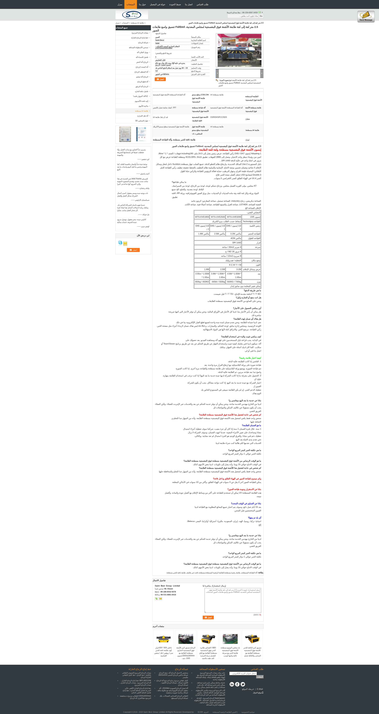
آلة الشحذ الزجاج (142, 67)
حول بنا (142, 4)
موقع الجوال (257, 693)
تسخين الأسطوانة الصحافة (138, 47)
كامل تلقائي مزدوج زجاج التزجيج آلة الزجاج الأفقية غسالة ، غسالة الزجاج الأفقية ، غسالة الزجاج (172, 683)
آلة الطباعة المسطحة (249, 573)
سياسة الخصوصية (247, 712)
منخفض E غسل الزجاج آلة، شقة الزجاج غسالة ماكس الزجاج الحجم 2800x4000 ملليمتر (173, 675)
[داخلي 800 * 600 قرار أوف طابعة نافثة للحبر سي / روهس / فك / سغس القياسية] (163, 639)
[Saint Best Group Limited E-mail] (160, 598)
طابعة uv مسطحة (137, 23)
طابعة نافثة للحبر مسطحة (176, 573)
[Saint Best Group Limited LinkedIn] (231, 684)
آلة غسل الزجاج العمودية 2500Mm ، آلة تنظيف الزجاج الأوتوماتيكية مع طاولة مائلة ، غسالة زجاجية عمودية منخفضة (172, 690)
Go (261, 16)
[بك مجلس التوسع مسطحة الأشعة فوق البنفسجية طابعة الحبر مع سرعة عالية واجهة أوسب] (230, 639)
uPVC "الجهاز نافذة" (140, 96)
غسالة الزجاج (143, 43)
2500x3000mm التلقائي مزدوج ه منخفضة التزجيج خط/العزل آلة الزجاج (135, 697)
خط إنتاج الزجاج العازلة (139, 38)
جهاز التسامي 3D (141, 121)
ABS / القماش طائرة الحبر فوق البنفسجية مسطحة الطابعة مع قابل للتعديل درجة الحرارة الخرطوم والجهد (208, 653)
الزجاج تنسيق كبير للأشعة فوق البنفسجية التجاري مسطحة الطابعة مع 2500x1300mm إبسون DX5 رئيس (185, 653)
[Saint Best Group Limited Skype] (156, 598)
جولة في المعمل (157, 4)
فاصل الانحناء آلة (142, 57)
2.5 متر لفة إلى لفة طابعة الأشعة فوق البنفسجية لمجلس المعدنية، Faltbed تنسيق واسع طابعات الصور (240, 83)
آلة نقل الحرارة (142, 116)
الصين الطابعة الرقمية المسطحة (224, 712)
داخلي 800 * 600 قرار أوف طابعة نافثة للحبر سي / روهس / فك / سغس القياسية (163, 652)
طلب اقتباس (202, 4)
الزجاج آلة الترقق (141, 87)
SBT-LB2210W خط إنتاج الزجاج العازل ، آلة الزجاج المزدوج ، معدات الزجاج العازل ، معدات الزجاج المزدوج (135, 683)
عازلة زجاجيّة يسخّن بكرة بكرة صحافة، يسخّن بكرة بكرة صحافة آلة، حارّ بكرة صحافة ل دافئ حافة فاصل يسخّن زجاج (210, 685)
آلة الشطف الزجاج (141, 72)
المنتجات (130, 4)
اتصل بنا (188, 4)
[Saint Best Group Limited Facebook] (237, 684)
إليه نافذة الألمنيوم (141, 101)
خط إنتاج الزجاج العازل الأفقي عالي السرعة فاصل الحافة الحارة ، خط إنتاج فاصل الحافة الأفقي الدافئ (137, 690)
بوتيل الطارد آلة (142, 52)
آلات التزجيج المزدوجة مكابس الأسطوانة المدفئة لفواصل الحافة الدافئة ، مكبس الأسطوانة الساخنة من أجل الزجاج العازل (210, 692)
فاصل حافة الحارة (141, 91)
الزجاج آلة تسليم (142, 77)
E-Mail (260, 689)
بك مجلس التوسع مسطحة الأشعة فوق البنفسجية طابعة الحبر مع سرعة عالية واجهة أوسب (230, 652)
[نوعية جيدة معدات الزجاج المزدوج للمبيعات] (125, 134)
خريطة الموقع (248, 689)
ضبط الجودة (175, 4)
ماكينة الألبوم (143, 106)
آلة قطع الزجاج (142, 82)
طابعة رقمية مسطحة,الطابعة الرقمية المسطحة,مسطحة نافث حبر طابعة (213, 573)
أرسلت (260, 677)
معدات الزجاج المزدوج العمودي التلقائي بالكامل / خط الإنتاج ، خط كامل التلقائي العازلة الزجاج (136, 675)
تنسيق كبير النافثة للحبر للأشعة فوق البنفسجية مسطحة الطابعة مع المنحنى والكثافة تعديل (252, 652)
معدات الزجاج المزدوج (140, 33)
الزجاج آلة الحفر (142, 62)
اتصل (162, 79)
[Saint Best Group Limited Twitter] (242, 684)
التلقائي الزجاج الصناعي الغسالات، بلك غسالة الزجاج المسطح (174, 697)
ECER (200, 712)
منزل (120, 4)
